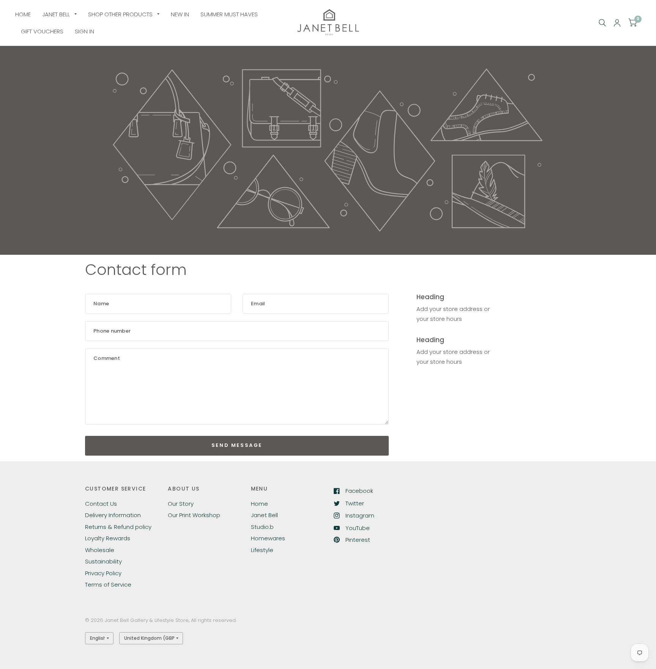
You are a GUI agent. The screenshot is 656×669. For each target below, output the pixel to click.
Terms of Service (108, 585)
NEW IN (180, 14)
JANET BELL (56, 14)
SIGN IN (84, 31)
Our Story (181, 504)
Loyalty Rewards (107, 538)
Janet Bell (264, 515)
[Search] (602, 23)
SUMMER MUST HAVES (229, 14)
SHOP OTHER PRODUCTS (120, 14)
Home (259, 504)
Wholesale (99, 550)
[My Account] (617, 23)
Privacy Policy (103, 573)
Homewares (268, 538)
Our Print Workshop (194, 515)
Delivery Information (113, 515)
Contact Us (101, 504)
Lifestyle (262, 550)
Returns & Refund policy (118, 527)
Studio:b (262, 527)
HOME (23, 14)
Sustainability (103, 561)
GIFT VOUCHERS (42, 31)
